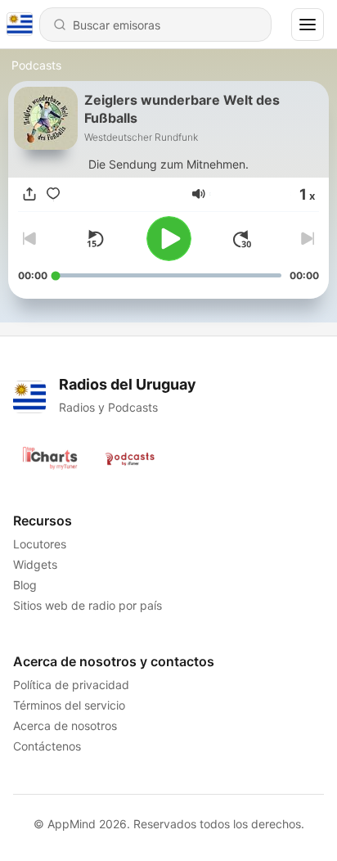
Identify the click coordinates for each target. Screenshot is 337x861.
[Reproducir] (168, 238)
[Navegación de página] (307, 24)
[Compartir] (29, 194)
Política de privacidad (71, 685)
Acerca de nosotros (65, 726)
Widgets (35, 564)
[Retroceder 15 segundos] (95, 239)
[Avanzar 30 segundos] (242, 239)
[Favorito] (53, 194)
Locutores (39, 544)
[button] (198, 194)
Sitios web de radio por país (87, 605)
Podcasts (36, 65)
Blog (25, 585)
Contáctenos (47, 746)
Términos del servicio (69, 705)
